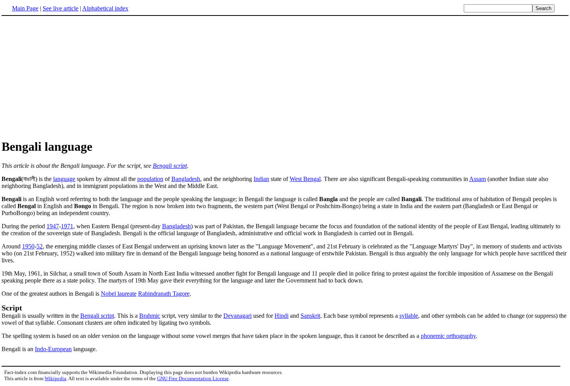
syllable (408, 315)
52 (39, 246)
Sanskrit (310, 315)
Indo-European (53, 349)
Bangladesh (185, 179)
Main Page (25, 8)
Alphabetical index (105, 8)
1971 (67, 226)
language (64, 179)
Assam (477, 179)
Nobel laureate (118, 293)
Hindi (281, 315)
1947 (53, 226)
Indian (261, 179)
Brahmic (149, 315)
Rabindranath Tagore (164, 293)
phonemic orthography (448, 336)
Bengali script (170, 165)
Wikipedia (55, 378)
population (150, 179)
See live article (60, 8)
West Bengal (305, 179)
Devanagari (237, 315)
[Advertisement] (67, 77)
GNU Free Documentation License (193, 378)
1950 (28, 246)
